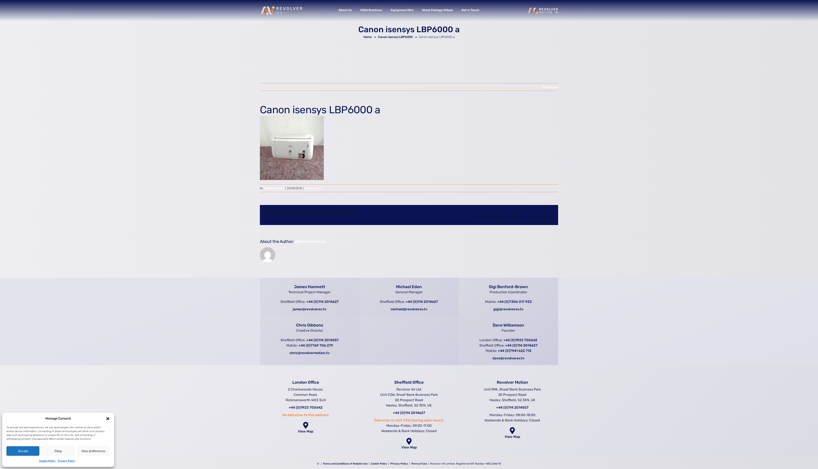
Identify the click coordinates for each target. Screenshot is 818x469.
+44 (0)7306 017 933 (514, 302)
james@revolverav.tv (309, 309)
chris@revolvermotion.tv (309, 353)
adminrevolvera (274, 188)
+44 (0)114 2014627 (322, 302)
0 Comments (313, 188)
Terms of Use (419, 463)
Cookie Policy (47, 460)
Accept (23, 451)
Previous (550, 87)
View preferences (93, 451)
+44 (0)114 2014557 (322, 340)
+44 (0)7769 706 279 (315, 345)
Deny (58, 451)
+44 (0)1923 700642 (520, 340)
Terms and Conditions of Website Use (345, 463)
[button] (108, 419)
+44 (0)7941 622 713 (514, 351)
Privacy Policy (66, 460)
